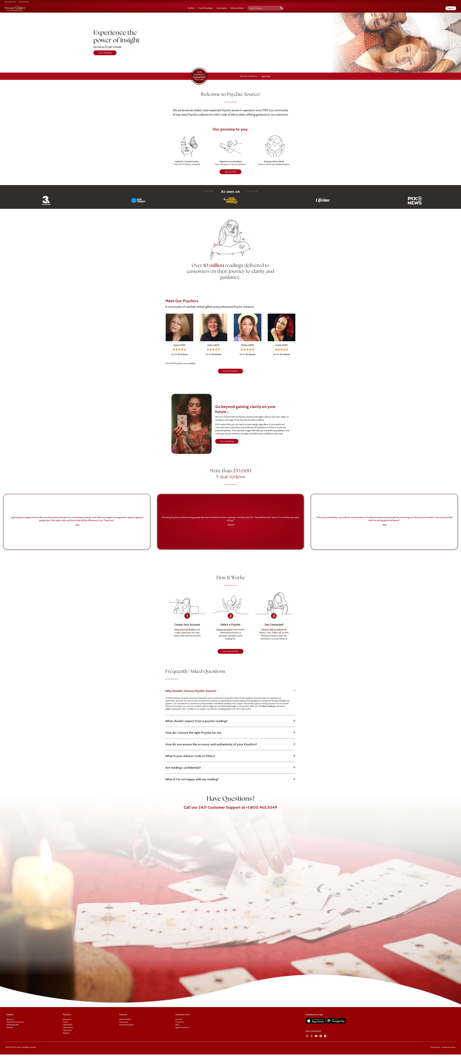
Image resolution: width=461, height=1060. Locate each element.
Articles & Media (237, 8)
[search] (281, 8)
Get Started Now (230, 651)
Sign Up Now (230, 172)
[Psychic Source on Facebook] (325, 1036)
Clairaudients (67, 1025)
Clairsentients (68, 1027)
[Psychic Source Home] (15, 8)
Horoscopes (221, 8)
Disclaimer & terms (449, 1047)
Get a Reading (104, 53)
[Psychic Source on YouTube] (316, 1036)
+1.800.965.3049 (261, 807)
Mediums (66, 1033)
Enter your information (185, 629)
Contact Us (179, 1022)
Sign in (451, 8)
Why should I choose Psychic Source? (190, 691)
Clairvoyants (67, 1030)
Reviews (10, 1027)
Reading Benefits (13, 1025)
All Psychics (67, 1019)
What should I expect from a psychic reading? (196, 721)
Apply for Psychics (182, 1027)
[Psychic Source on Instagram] (307, 1036)
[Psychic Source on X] (311, 1036)
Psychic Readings (205, 8)
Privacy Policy (435, 1047)
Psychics (191, 8)
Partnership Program (126, 1025)
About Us (10, 1019)
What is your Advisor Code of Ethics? (190, 756)
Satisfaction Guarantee (15, 1022)
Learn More (265, 76)
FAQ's (177, 1025)
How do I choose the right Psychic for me (193, 732)
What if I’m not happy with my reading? (192, 779)
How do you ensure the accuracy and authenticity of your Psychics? (211, 744)
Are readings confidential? (183, 767)
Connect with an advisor (272, 629)
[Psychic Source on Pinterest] (320, 1036)
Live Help (178, 1019)
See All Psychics (230, 371)
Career (65, 1022)
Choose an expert (224, 629)
